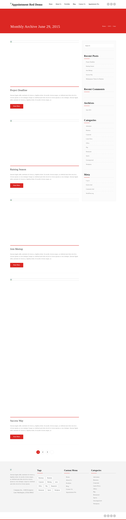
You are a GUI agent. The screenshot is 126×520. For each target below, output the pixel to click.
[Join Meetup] (44, 223)
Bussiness (49, 478)
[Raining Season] (44, 144)
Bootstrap (41, 478)
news (56, 482)
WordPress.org (90, 193)
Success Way (16, 420)
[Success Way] (44, 349)
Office (87, 143)
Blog (74, 4)
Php (87, 147)
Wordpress (88, 164)
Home (50, 4)
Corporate (88, 134)
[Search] (102, 4)
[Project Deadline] (44, 64)
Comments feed (90, 189)
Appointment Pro (94, 4)
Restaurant (88, 151)
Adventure (88, 126)
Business (88, 130)
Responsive (54, 486)
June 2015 (88, 110)
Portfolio (67, 4)
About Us (58, 4)
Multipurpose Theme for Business (95, 79)
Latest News (89, 139)
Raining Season (18, 169)
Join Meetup (16, 249)
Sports (87, 156)
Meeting (49, 482)
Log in (87, 180)
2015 (109, 26)
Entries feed (89, 185)
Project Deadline (18, 90)
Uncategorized (89, 160)
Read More (16, 106)
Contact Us (82, 4)
